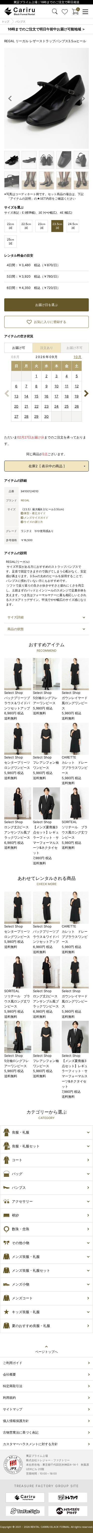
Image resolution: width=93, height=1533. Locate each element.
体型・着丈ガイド (35, 513)
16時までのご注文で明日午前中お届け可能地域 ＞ (46, 29)
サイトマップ (12, 1409)
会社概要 (9, 1374)
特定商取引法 (12, 1386)
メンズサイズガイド (36, 517)
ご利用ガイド (12, 1363)
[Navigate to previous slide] (10, 98)
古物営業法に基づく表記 (20, 1432)
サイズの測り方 (33, 522)
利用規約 (9, 1398)
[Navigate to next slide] (83, 98)
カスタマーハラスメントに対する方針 (30, 1444)
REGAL (25, 500)
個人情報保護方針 (16, 1421)
